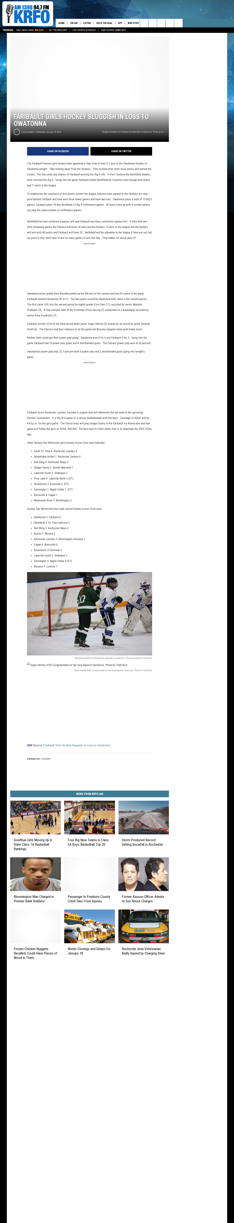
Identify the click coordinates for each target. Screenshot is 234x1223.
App (120, 23)
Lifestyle (45, 758)
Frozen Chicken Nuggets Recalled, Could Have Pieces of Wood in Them (35, 953)
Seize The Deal (104, 23)
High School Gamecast (113, 30)
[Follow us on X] (170, 23)
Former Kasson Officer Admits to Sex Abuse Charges (143, 899)
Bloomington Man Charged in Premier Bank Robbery (34, 898)
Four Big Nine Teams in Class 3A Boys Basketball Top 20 (88, 842)
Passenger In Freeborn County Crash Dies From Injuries (89, 898)
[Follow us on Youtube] (178, 23)
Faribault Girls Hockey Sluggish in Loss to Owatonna (76, 745)
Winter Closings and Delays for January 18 (89, 951)
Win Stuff (133, 23)
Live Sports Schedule (84, 30)
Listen (87, 23)
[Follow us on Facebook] (161, 23)
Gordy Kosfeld (27, 132)
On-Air (74, 23)
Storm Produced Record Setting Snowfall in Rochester (142, 842)
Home (61, 23)
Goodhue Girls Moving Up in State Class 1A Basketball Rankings (33, 844)
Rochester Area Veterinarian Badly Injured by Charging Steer (143, 951)
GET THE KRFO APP (58, 30)
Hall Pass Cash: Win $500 (30, 30)
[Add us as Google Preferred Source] (153, 23)
